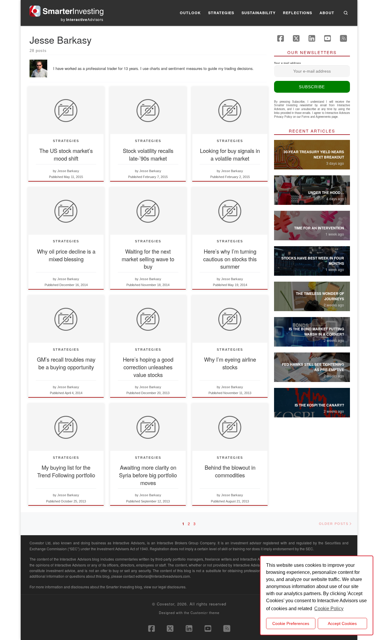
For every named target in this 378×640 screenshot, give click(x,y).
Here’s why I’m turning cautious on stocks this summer (230, 258)
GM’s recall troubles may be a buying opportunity (66, 363)
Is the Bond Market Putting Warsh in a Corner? (316, 331)
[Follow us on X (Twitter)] (296, 38)
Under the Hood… (326, 192)
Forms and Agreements (316, 117)
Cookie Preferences (290, 623)
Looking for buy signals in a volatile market (230, 154)
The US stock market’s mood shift (66, 154)
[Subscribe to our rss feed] (343, 38)
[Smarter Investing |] (66, 9)
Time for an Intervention (319, 228)
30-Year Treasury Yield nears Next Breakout (314, 154)
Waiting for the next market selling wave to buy (148, 258)
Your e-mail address (287, 63)
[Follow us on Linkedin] (312, 38)
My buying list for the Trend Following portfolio (66, 471)
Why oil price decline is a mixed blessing (66, 255)
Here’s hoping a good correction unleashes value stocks (148, 366)
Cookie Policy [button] (328, 608)
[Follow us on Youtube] (327, 38)
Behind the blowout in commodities (230, 471)
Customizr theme (204, 612)
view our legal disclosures (164, 586)
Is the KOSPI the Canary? (319, 405)
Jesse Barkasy (68, 171)
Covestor (165, 604)
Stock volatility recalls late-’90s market (148, 154)
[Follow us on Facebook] (280, 38)
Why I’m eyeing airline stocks (230, 363)
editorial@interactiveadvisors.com (163, 576)
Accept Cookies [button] (342, 623)
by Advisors (82, 19)
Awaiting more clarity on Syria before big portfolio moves (148, 474)
